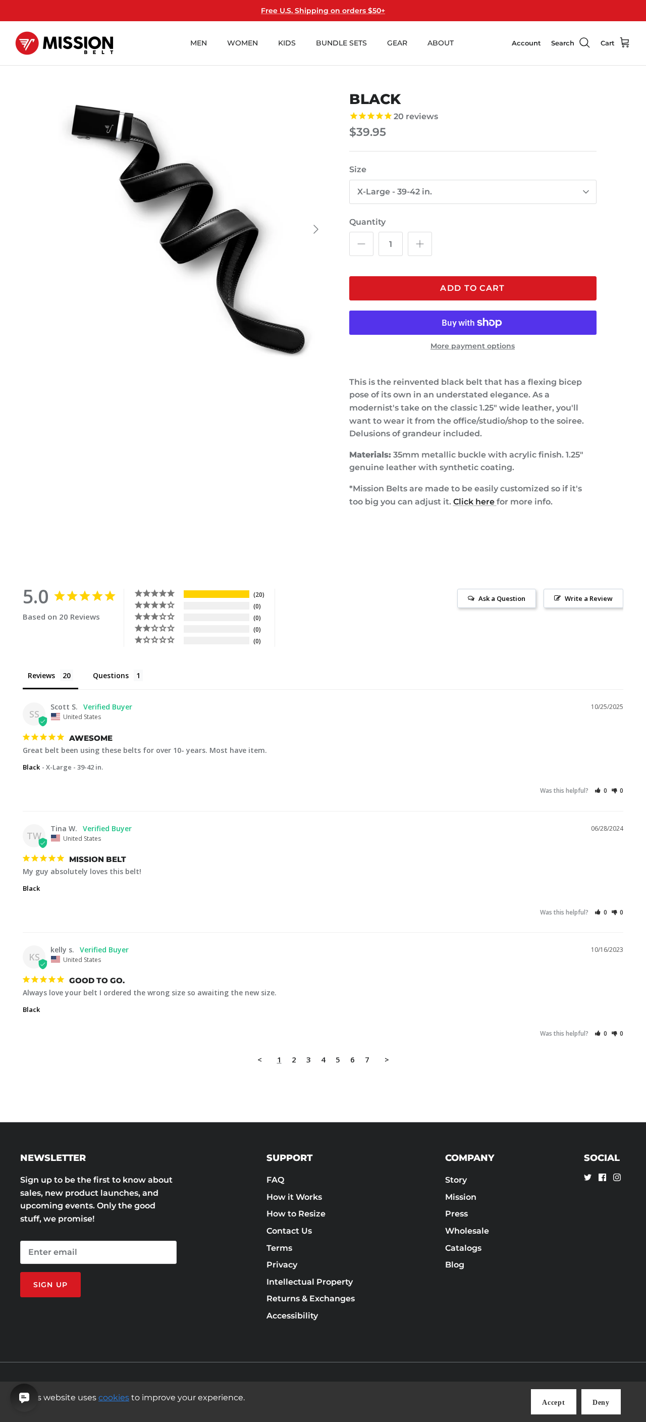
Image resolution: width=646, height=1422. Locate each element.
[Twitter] (587, 1177)
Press (456, 1213)
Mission (460, 1197)
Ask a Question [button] (501, 598)
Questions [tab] (111, 675)
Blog (454, 1264)
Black (31, 767)
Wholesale (467, 1231)
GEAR (397, 42)
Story (456, 1180)
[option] (188, 229)
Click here (475, 501)
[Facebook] (602, 1177)
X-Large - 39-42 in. (394, 191)
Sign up (50, 1284)
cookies (113, 1397)
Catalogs (463, 1248)
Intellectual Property (309, 1282)
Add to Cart (472, 288)
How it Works (294, 1197)
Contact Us (289, 1231)
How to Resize (296, 1213)
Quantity (367, 222)
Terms (279, 1248)
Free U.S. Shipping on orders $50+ (323, 10)
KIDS (287, 42)
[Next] (316, 229)
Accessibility (292, 1316)
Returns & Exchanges (310, 1298)
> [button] (387, 1059)
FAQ (275, 1180)
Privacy (281, 1264)
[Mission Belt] (64, 43)
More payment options (472, 346)
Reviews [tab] (41, 675)
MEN (198, 42)
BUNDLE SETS (341, 42)
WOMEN (242, 42)
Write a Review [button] (589, 598)
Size (357, 169)
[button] (601, 790)
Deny (601, 1402)
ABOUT (440, 42)
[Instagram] (617, 1177)
